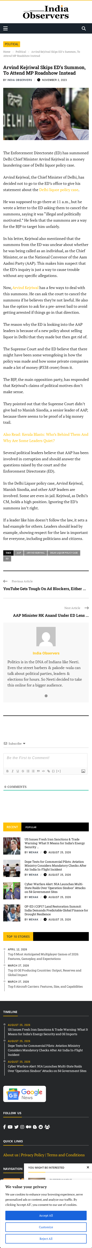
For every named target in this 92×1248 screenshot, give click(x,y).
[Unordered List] (33, 771)
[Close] (88, 1167)
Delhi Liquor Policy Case (64, 552)
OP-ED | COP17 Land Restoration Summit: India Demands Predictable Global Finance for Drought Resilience (56, 910)
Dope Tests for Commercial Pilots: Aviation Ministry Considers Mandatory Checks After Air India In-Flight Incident (55, 865)
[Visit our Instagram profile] (22, 1127)
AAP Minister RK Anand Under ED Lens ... (51, 615)
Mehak (34, 852)
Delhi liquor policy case (58, 189)
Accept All (46, 1215)
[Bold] (7, 771)
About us (10, 1154)
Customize (46, 1227)
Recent (12, 827)
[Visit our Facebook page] (4, 1127)
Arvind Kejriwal (25, 287)
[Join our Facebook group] (47, 1127)
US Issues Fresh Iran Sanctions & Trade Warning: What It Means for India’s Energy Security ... (55, 843)
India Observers (19, 80)
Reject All (46, 1239)
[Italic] (12, 771)
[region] (46, 1214)
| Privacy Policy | (32, 1154)
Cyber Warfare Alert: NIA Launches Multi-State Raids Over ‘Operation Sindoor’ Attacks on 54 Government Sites (55, 888)
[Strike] (22, 771)
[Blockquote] (38, 771)
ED (7, 558)
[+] (58, 771)
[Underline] (17, 771)
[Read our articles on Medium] (28, 1127)
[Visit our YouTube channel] (10, 1127)
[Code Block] (43, 771)
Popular (30, 827)
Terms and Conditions (66, 1154)
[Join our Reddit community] (41, 1127)
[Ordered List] (27, 771)
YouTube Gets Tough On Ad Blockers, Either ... (44, 588)
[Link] (48, 771)
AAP (19, 552)
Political (11, 44)
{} (53, 771)
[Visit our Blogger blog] (35, 1127)
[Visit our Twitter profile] (16, 1127)
